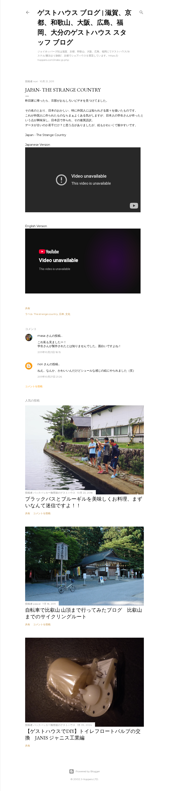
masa (41, 336)
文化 (67, 314)
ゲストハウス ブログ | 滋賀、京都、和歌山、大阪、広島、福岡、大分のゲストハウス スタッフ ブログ (84, 27)
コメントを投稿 (33, 386)
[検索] (141, 11)
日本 (61, 314)
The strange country (46, 314)
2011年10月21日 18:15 (49, 352)
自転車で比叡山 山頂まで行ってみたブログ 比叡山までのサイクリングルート (83, 613)
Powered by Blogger (88, 771)
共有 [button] (27, 308)
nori (40, 364)
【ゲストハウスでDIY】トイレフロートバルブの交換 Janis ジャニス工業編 (83, 734)
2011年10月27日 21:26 (50, 376)
